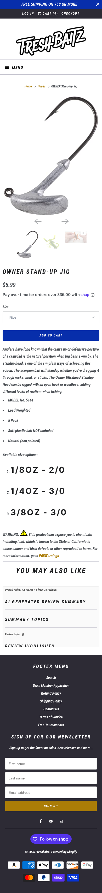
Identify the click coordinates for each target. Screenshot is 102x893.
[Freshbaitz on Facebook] (40, 821)
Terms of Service (51, 717)
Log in (28, 13)
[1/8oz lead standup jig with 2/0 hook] (51, 155)
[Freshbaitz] (51, 41)
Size (6, 307)
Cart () (49, 13)
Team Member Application (51, 685)
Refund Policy (51, 693)
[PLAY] (51, 155)
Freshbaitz (42, 852)
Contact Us (51, 709)
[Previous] (37, 221)
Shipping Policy (51, 701)
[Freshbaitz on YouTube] (51, 821)
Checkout (70, 13)
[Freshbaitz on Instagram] (61, 821)
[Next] (64, 221)
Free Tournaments (51, 725)
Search (51, 678)
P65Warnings (49, 555)
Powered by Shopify (64, 852)
